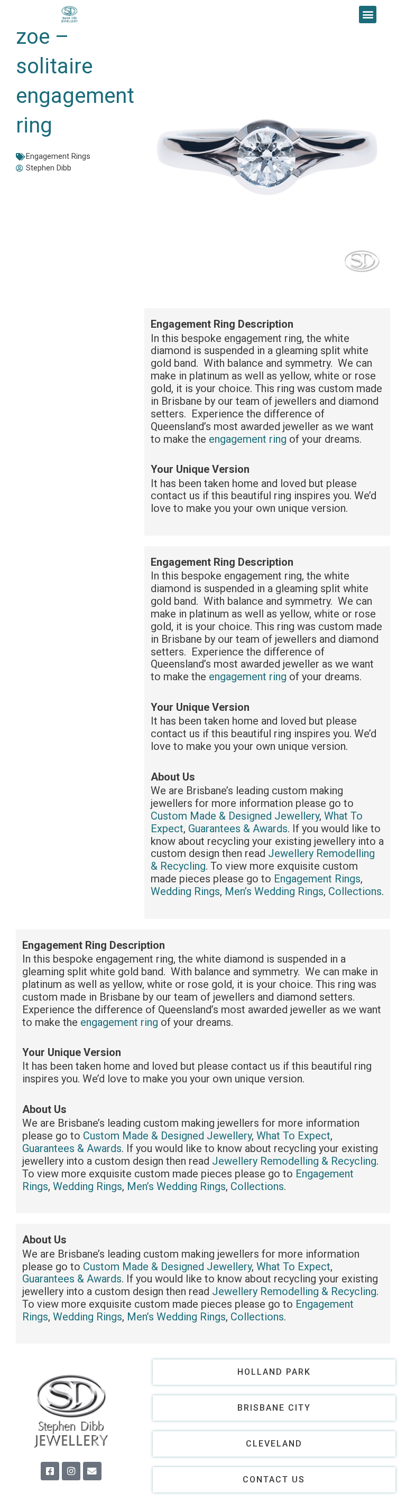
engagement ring (248, 439)
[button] (367, 14)
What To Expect (293, 1135)
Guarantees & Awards (238, 828)
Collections (355, 891)
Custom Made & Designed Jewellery (235, 816)
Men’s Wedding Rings (274, 891)
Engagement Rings (58, 156)
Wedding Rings (185, 891)
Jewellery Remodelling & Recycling (294, 1161)
